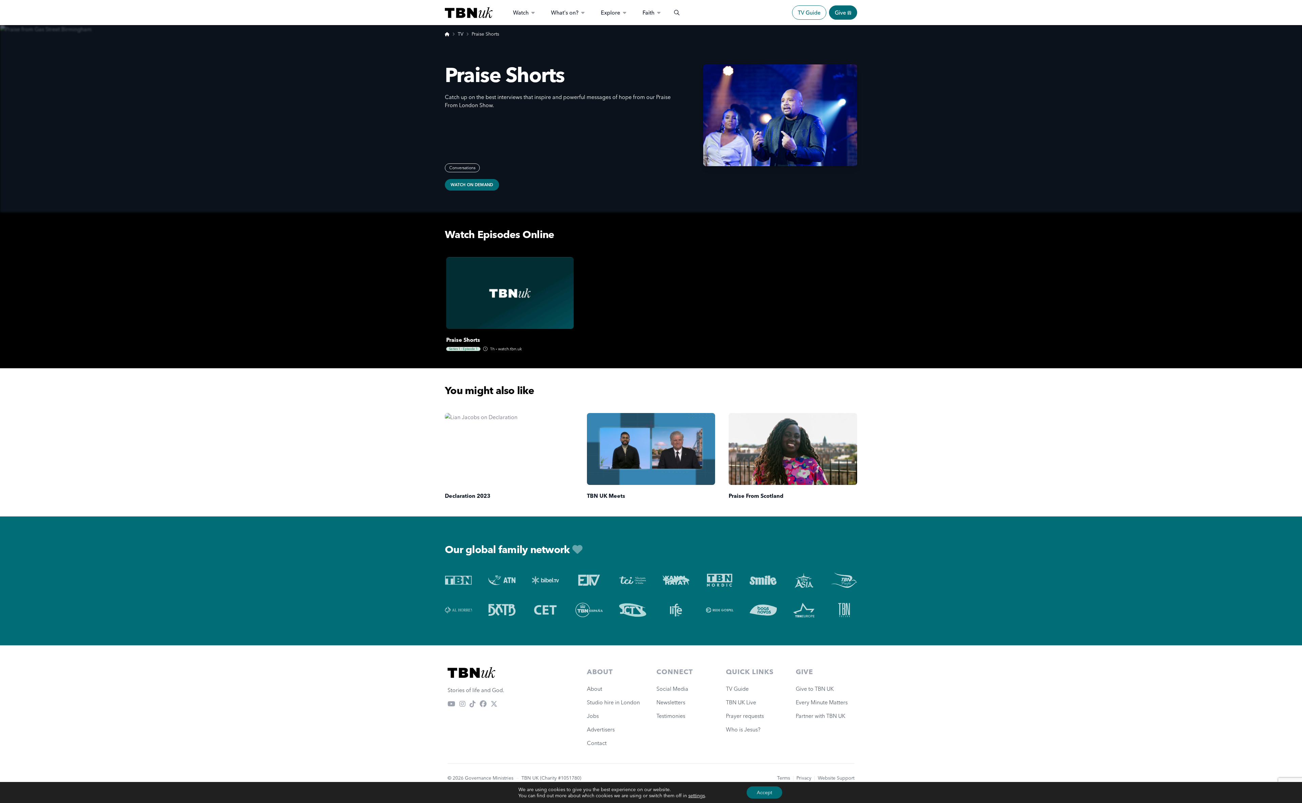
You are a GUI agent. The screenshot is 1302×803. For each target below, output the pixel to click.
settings (696, 795)
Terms (783, 778)
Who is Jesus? (744, 729)
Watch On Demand (472, 184)
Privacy (803, 778)
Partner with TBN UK (820, 715)
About (594, 688)
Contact (597, 743)
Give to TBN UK (815, 688)
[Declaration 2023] (509, 449)
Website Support (836, 778)
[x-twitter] (494, 704)
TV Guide (809, 12)
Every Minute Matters (822, 702)
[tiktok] (473, 704)
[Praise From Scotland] (793, 449)
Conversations (462, 167)
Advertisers (601, 729)
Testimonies (670, 715)
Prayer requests (745, 715)
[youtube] (451, 704)
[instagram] (462, 704)
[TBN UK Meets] (651, 449)
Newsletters (670, 702)
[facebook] (483, 704)
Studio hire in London (613, 702)
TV (460, 34)
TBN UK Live (741, 702)
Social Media (672, 688)
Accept (764, 792)
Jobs (593, 715)
